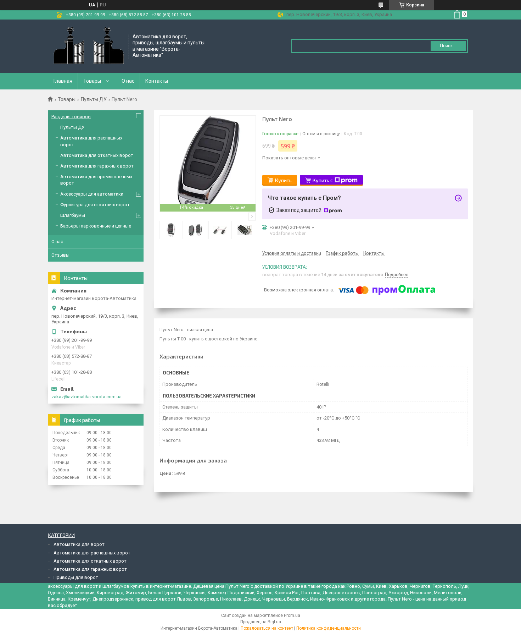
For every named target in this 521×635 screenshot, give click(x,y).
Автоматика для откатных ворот (96, 155)
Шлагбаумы (72, 215)
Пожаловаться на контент (267, 628)
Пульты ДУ (94, 99)
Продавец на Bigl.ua (260, 621)
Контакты (156, 81)
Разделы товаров (71, 116)
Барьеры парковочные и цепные (95, 226)
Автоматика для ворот (79, 544)
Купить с (323, 180)
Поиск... (448, 45)
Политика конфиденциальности (328, 628)
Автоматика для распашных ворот (92, 552)
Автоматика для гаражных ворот (97, 166)
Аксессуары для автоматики (91, 194)
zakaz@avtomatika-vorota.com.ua (86, 396)
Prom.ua (292, 615)
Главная (63, 81)
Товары (92, 81)
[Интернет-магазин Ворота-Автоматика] (88, 46)
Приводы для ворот (76, 577)
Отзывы (60, 255)
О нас (128, 81)
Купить (283, 180)
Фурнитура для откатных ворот (95, 204)
